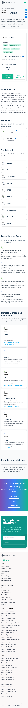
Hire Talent (14, 496)
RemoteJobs (8, 611)
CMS (19, 364)
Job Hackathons (6, 578)
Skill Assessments (6, 580)
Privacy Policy (18, 703)
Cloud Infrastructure (15, 45)
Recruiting (16, 427)
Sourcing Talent (5, 588)
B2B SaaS (9, 385)
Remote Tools (5, 583)
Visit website (18, 76)
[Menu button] (25, 2)
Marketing (16, 406)
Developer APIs (8, 52)
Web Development (12, 364)
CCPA (9, 447)
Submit (7, 542)
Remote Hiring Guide (7, 585)
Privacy (14, 447)
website (18, 471)
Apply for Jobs (14, 505)
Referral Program (6, 576)
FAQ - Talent (4, 595)
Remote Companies (5, 8)
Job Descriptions (6, 592)
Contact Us (10, 703)
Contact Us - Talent (6, 599)
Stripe (12, 8)
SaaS (5, 45)
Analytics (9, 406)
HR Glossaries (5, 590)
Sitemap (3, 604)
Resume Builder (5, 571)
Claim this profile (8, 76)
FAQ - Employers (6, 597)
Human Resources (9, 344)
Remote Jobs (5, 566)
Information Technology (13, 342)
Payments (6, 48)
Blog (2, 573)
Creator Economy (18, 385)
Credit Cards (15, 48)
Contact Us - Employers (8, 602)
